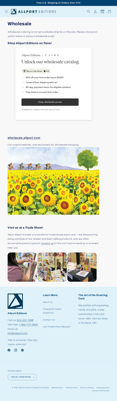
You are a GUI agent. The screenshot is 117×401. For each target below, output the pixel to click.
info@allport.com (18, 333)
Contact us (47, 243)
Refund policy (57, 388)
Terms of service (87, 388)
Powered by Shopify (40, 388)
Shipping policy (103, 388)
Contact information (100, 391)
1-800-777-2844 (28, 324)
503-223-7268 (25, 320)
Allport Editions (25, 388)
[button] (6, 11)
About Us (48, 302)
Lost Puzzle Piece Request (56, 327)
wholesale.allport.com (24, 137)
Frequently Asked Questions (52, 311)
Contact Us (49, 320)
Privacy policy (71, 388)
